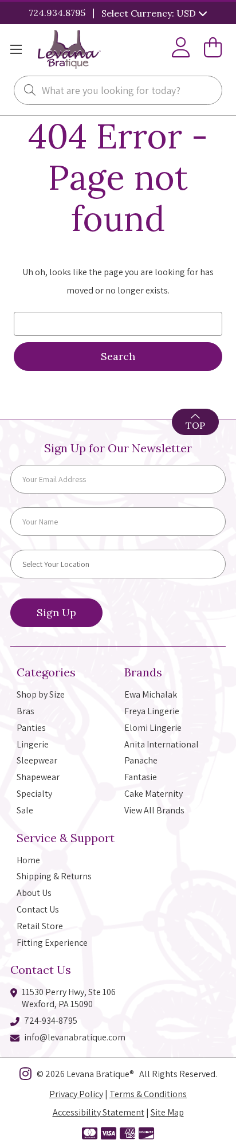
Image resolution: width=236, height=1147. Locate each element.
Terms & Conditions (148, 1094)
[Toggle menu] (16, 49)
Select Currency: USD (149, 13)
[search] (30, 91)
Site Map (167, 1112)
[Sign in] (181, 49)
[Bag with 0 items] (213, 49)
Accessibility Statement (98, 1112)
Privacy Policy (76, 1094)
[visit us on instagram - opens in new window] (25, 1076)
